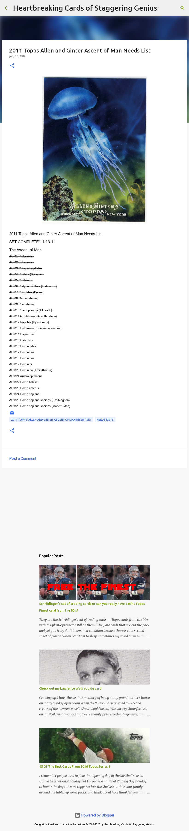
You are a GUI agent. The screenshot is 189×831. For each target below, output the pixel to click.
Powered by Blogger (97, 815)
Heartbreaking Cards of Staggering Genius (85, 8)
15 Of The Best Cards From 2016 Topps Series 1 (74, 766)
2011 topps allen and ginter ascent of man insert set (51, 419)
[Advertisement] (94, 507)
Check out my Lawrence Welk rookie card (70, 688)
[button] (12, 66)
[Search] (163, 8)
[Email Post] (12, 414)
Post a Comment (22, 458)
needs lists (105, 419)
